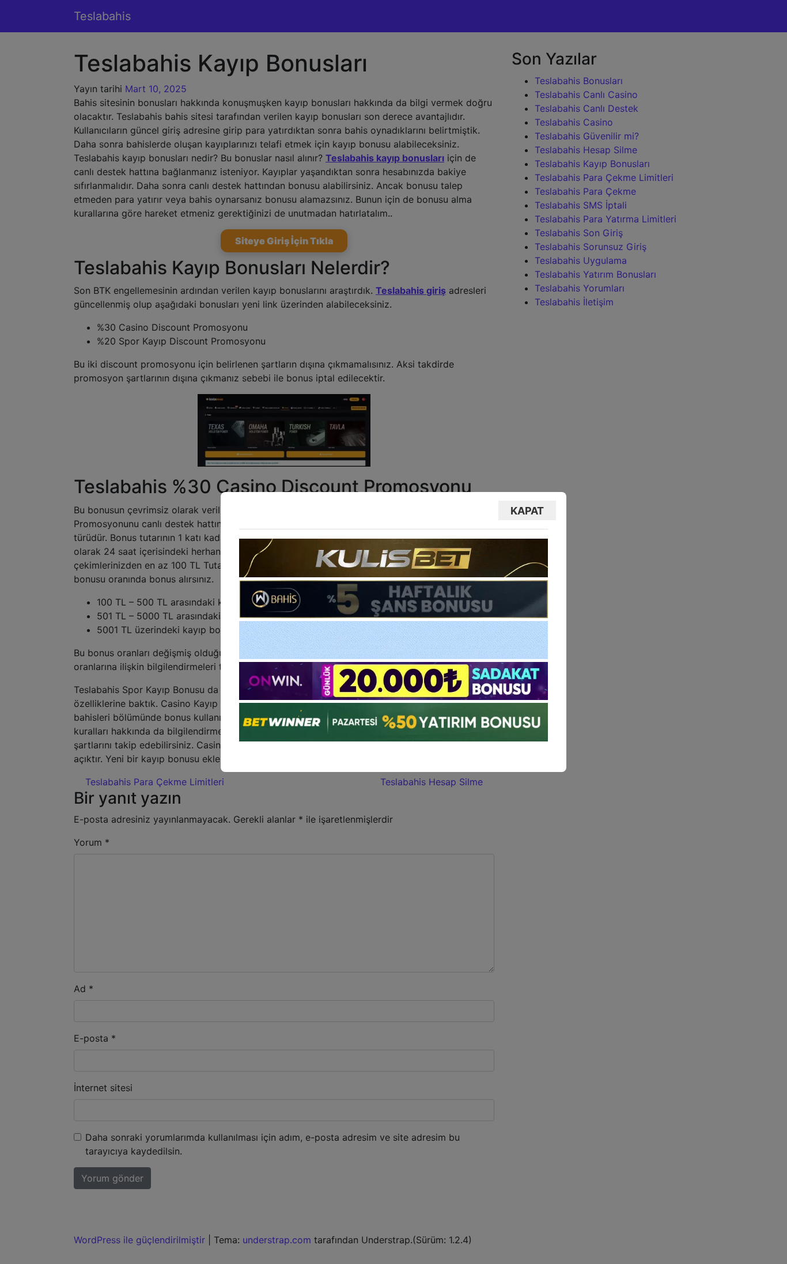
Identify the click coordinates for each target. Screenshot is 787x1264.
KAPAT (527, 511)
